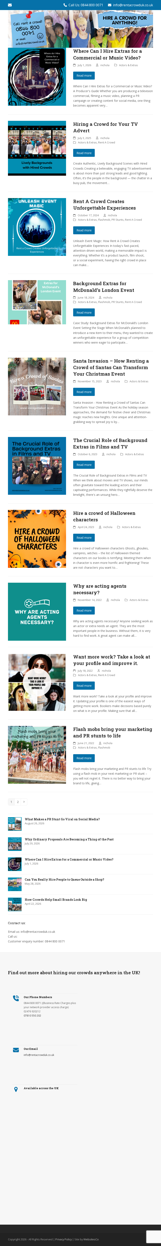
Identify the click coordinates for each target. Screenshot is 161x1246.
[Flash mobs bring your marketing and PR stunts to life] (37, 754)
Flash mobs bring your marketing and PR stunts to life (112, 732)
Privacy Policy (63, 1239)
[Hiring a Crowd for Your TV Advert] (37, 148)
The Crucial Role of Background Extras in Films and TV (110, 443)
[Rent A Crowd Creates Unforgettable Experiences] (37, 227)
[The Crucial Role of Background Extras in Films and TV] (37, 466)
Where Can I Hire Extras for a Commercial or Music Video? (107, 54)
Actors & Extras (128, 65)
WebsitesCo (91, 1239)
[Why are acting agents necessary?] (37, 611)
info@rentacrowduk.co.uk (133, 5)
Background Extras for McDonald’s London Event (103, 286)
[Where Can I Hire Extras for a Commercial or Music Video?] (37, 76)
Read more (84, 75)
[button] (150, 29)
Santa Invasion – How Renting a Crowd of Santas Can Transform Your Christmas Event (111, 367)
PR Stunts (118, 220)
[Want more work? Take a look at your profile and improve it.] (37, 682)
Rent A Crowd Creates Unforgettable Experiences (104, 204)
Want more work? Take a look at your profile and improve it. (111, 659)
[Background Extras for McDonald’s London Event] (37, 302)
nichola (104, 65)
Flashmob (104, 220)
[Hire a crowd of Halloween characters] (37, 538)
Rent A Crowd (106, 142)
